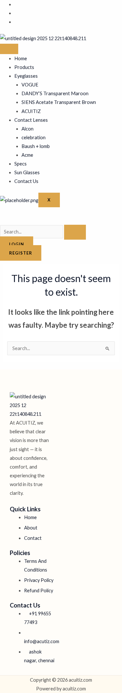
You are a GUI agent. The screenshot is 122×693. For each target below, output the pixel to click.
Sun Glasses (27, 172)
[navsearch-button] (2, 220)
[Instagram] (16, 22)
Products (24, 67)
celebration (33, 137)
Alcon (27, 128)
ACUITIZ (31, 111)
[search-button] (75, 232)
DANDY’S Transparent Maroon (54, 93)
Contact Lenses (31, 120)
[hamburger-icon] (9, 49)
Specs (20, 163)
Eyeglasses (26, 76)
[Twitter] (16, 13)
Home (20, 58)
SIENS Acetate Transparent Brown (58, 102)
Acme (27, 155)
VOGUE (29, 84)
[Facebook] (16, 4)
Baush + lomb (35, 146)
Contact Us (26, 181)
